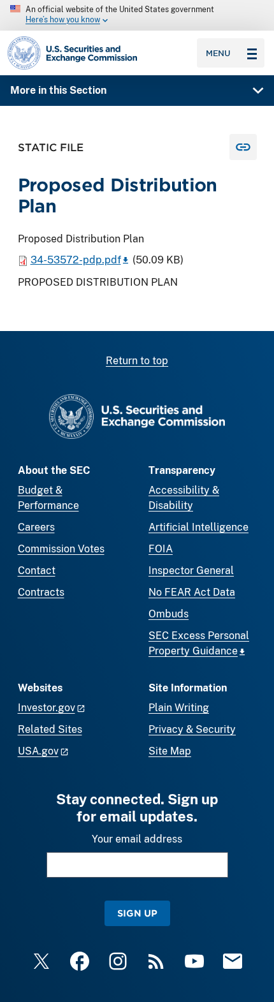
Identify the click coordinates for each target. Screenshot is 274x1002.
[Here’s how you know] (137, 15)
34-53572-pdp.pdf (76, 260)
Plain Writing (178, 708)
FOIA (160, 549)
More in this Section (58, 90)
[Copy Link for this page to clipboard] (243, 147)
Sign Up (137, 913)
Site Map (169, 751)
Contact (36, 570)
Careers (36, 527)
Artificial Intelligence (198, 527)
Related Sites (50, 729)
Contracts (41, 592)
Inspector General (191, 570)
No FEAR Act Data (191, 592)
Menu (218, 53)
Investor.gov (46, 708)
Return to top (137, 361)
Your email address (137, 839)
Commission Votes (61, 549)
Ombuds (168, 614)
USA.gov (38, 751)
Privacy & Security (192, 729)
